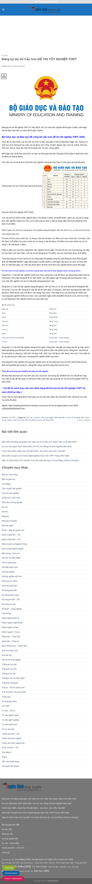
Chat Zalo (9, 868)
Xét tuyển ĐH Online (10, 766)
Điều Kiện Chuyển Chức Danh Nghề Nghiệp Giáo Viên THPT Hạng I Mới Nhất (35, 456)
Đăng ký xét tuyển (9, 521)
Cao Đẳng (6, 484)
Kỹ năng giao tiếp (9, 590)
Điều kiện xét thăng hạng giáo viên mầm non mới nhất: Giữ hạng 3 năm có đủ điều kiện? (39, 442)
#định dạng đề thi (60, 417)
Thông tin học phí (9, 664)
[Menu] (3, 9)
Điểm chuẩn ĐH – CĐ (11, 535)
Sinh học (5, 325)
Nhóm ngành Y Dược (11, 632)
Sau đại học (7, 655)
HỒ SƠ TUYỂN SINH (11, 558)
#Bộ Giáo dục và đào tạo (31, 417)
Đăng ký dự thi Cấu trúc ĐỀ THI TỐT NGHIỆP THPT (39, 59)
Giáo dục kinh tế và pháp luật (13, 338)
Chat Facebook (11, 873)
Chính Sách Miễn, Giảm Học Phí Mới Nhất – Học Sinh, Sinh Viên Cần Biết (33, 451)
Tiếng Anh (53, 309)
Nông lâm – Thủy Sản (11, 637)
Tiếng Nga (53, 313)
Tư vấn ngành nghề (10, 715)
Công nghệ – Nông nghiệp (59, 342)
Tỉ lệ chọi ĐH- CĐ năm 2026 (14, 692)
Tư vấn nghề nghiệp (10, 720)
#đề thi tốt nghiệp (47, 417)
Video (4, 757)
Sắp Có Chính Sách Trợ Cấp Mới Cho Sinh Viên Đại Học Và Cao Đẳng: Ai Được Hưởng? (40, 460)
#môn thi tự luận (18, 420)
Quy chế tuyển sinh (10, 650)
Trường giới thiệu (9, 701)
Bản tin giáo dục (9, 479)
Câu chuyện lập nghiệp (12, 489)
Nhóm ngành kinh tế (10, 618)
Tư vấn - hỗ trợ (73, 867)
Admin (22, 66)
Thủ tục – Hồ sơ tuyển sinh (13, 688)
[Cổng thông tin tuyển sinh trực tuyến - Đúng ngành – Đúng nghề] (46, 9)
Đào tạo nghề (7, 526)
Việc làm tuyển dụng (10, 762)
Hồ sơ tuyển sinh (9, 563)
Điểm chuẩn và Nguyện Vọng (14, 544)
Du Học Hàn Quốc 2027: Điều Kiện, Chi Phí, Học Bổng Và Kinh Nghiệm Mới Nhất (36, 447)
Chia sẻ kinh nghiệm (10, 493)
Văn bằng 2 (7, 752)
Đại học (5, 512)
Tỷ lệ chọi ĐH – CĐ (10, 748)
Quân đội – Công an (10, 641)
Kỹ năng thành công (10, 595)
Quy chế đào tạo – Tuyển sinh (14, 646)
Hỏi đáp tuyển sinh (10, 567)
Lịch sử (4, 329)
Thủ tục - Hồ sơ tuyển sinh (61, 863)
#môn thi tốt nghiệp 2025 (75, 417)
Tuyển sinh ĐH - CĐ (57, 867)
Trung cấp (6, 697)
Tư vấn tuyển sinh (9, 724)
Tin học (4, 342)
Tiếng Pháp (53, 317)
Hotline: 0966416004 (13, 879)
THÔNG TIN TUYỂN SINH (13, 678)
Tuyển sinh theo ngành (11, 738)
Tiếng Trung (53, 321)
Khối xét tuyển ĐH (9, 586)
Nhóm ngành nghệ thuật (12, 623)
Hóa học (5, 321)
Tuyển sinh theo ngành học (13, 743)
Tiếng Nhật (53, 329)
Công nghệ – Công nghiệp (59, 338)
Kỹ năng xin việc (9, 604)
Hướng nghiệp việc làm (12, 576)
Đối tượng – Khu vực (11, 553)
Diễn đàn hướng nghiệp (12, 502)
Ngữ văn (5, 309)
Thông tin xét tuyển (10, 683)
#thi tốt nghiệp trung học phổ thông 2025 (39, 420)
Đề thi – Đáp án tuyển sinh (13, 530)
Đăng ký (5, 516)
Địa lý (4, 334)
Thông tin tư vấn (9, 674)
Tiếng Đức (53, 325)
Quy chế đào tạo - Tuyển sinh (34, 863)
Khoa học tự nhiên (9, 581)
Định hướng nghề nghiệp (12, 549)
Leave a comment (84, 420)
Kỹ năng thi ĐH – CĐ (11, 600)
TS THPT (6, 706)
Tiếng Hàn (53, 334)
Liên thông (6, 613)
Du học (5, 507)
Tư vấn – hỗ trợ (8, 711)
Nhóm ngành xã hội (10, 627)
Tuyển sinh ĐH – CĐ (10, 734)
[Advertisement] (46, 33)
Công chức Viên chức (11, 498)
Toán (4, 313)
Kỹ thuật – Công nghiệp (12, 609)
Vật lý (4, 317)
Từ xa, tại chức (8, 729)
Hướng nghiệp (8, 572)
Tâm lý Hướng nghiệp (11, 660)
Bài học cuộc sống (9, 475)
